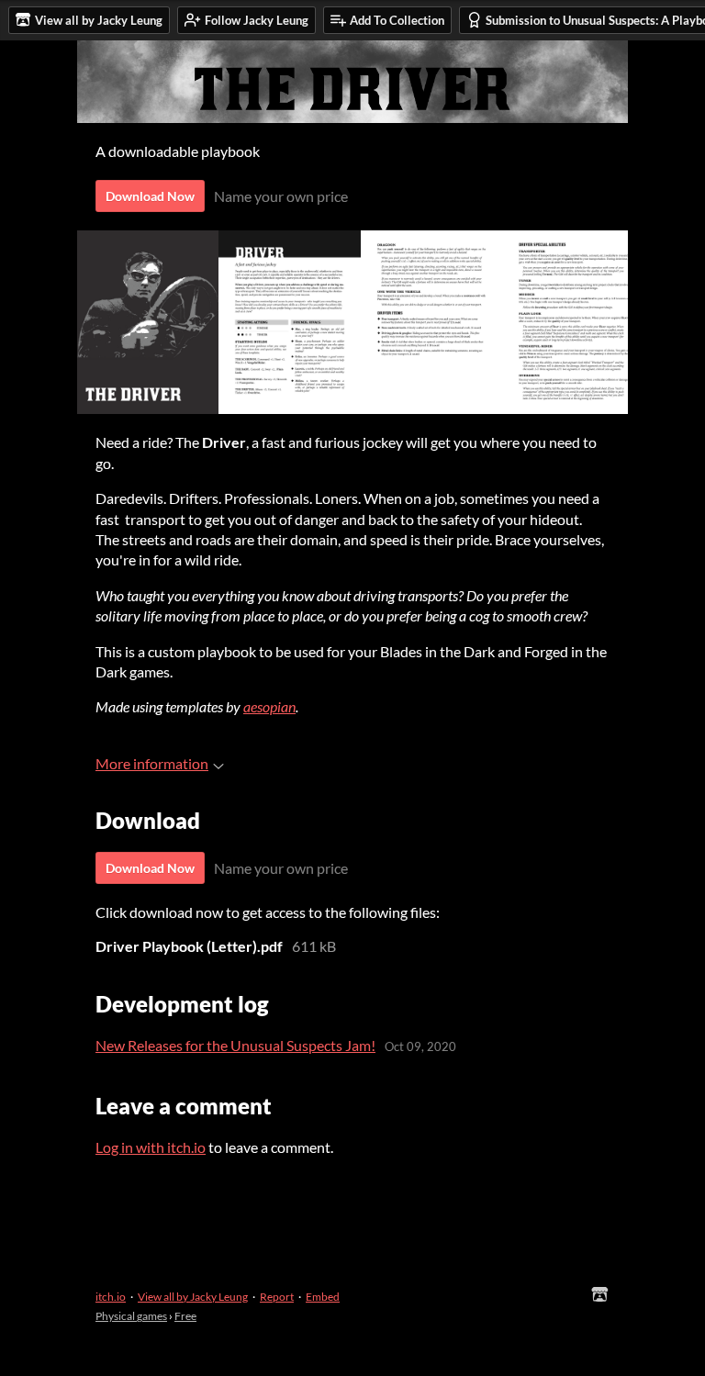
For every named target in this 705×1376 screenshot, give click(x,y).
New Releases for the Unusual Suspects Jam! (235, 1045)
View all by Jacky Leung (193, 1296)
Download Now (150, 196)
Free (185, 1316)
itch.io (110, 1296)
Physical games (131, 1316)
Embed (323, 1296)
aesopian (269, 706)
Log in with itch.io (150, 1147)
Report (277, 1296)
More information (151, 763)
